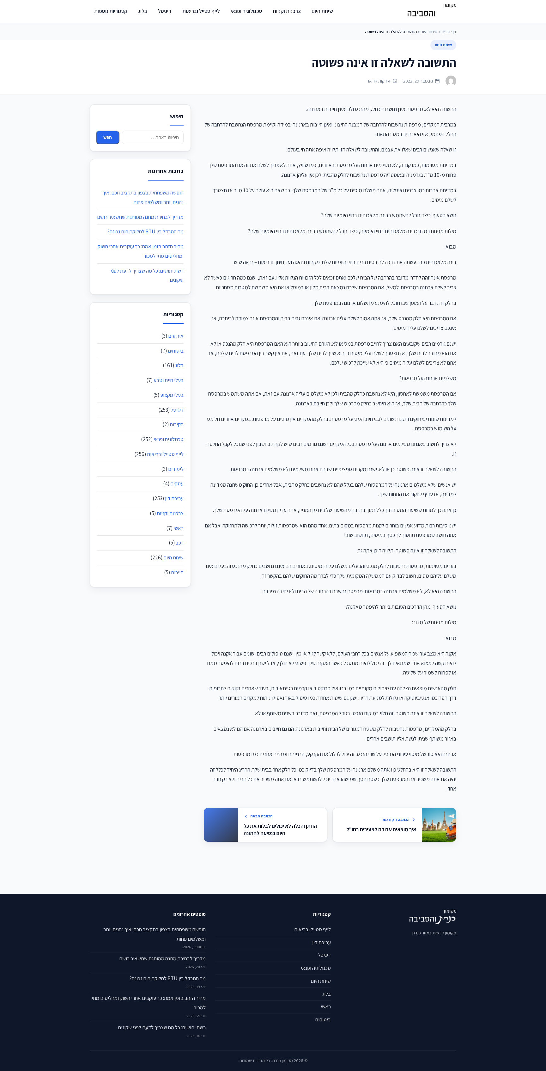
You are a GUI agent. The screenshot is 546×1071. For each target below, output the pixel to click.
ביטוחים (176, 350)
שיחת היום (322, 11)
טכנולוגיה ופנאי (246, 11)
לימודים (176, 468)
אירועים (176, 335)
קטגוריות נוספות (110, 11)
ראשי (178, 528)
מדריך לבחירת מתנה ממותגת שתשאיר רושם (140, 216)
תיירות (177, 572)
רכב (180, 542)
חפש (107, 137)
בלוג (142, 11)
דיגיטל (165, 11)
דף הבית (448, 31)
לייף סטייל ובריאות (201, 11)
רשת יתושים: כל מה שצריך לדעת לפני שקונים (162, 1027)
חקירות (177, 424)
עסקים (177, 483)
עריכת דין (174, 498)
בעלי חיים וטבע (169, 380)
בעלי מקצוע (172, 394)
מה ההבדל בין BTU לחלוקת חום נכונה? (145, 231)
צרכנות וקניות (287, 11)
